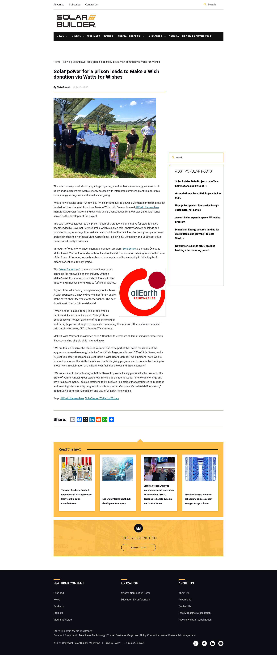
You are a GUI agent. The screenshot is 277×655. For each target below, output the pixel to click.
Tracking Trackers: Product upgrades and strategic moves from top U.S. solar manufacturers (76, 497)
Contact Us (91, 5)
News (60, 36)
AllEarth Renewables (147, 207)
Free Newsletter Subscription (195, 620)
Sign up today (139, 547)
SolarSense (129, 249)
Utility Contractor (149, 635)
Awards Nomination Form (135, 593)
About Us (184, 593)
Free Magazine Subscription (195, 613)
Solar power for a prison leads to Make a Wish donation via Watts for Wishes (106, 74)
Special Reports (129, 36)
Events (108, 36)
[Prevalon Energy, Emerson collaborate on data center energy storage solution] (200, 469)
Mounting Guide (63, 620)
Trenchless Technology (92, 635)
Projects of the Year (196, 36)
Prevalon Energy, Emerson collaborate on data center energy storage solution (198, 499)
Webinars (93, 36)
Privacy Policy (113, 643)
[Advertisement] (193, 337)
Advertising (185, 600)
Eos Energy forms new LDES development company (116, 501)
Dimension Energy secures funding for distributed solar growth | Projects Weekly (197, 234)
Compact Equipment (65, 635)
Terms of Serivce (134, 643)
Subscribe (74, 5)
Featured (59, 593)
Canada (174, 36)
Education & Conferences (135, 600)
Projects (58, 613)
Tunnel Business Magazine (122, 635)
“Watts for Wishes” (69, 270)
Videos (76, 36)
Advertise (59, 5)
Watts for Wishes (109, 398)
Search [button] (205, 5)
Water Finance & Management (178, 635)
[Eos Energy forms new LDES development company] (117, 469)
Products (59, 606)
